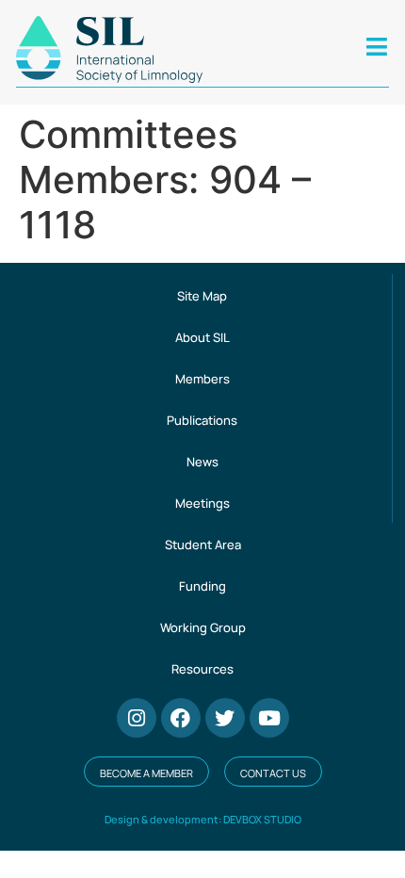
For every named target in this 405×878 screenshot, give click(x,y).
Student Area (203, 544)
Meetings (202, 503)
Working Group (203, 627)
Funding (202, 585)
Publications (202, 420)
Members (202, 378)
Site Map (202, 295)
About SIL (202, 337)
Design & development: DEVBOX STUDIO (203, 819)
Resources (202, 668)
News (202, 461)
